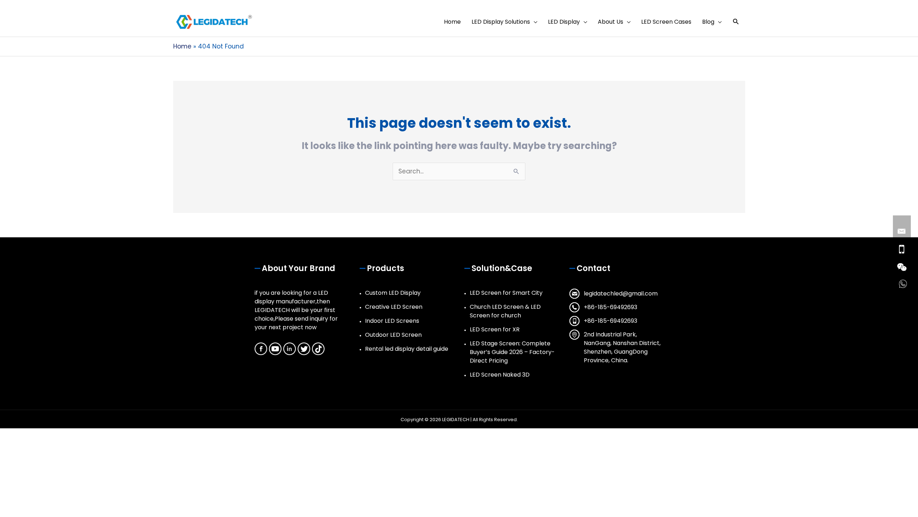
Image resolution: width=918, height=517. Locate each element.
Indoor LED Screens (392, 321)
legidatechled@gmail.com (621, 293)
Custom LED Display (393, 293)
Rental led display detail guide (406, 349)
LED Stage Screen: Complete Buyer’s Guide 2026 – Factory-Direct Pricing (512, 352)
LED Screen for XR (495, 329)
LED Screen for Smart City (506, 293)
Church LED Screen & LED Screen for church (505, 311)
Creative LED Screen (393, 307)
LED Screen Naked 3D (500, 375)
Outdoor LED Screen (393, 335)
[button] (736, 21)
